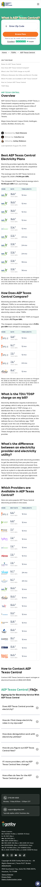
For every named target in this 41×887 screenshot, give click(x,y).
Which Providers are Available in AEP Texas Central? (19, 79)
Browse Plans (20, 34)
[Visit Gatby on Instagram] (12, 855)
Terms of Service (7, 875)
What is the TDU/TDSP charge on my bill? (15, 71)
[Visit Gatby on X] (7, 855)
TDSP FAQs (5, 86)
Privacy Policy (6, 877)
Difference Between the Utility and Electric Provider (19, 75)
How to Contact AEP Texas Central (13, 82)
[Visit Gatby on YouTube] (16, 855)
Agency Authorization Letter (12, 879)
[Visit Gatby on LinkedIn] (20, 855)
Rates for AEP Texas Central (11, 64)
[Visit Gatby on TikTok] (24, 855)
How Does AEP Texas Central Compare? (15, 68)
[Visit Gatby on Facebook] (3, 855)
